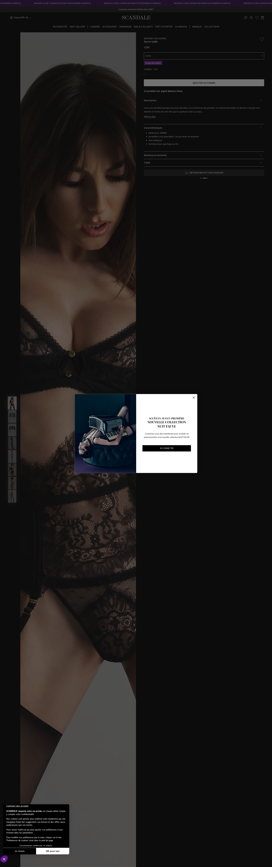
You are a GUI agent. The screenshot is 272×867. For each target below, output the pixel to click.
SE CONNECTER (166, 448)
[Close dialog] (193, 397)
